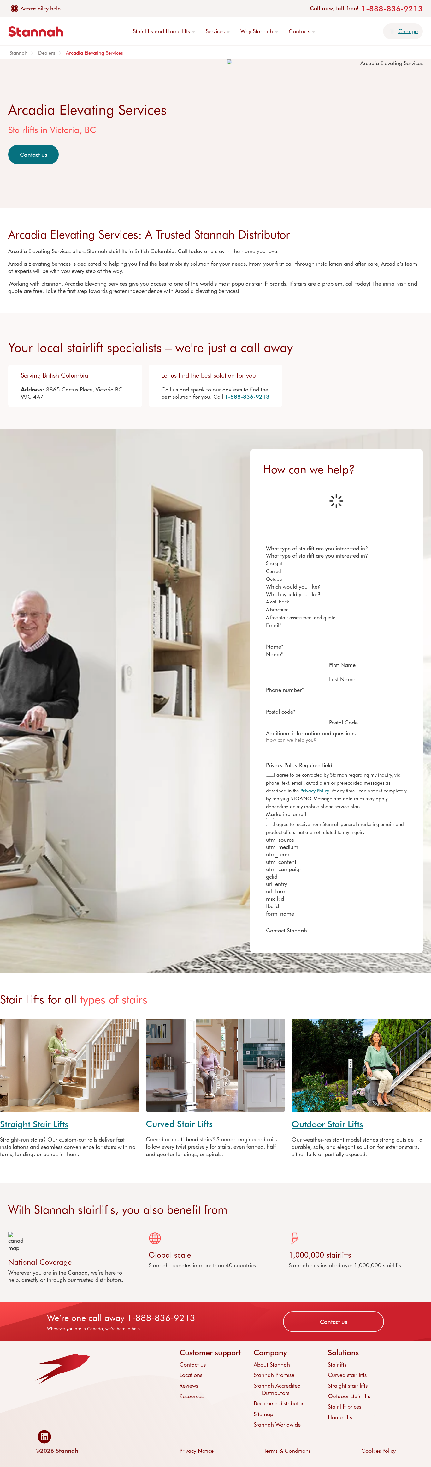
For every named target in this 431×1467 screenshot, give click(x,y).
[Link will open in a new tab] (46, 1437)
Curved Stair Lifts (179, 1123)
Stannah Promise (274, 1375)
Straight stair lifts (348, 1385)
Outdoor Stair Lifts (327, 1124)
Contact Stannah (286, 930)
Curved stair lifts (347, 1375)
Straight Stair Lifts (34, 1124)
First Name (342, 665)
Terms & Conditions (287, 1450)
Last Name (342, 679)
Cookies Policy (378, 1450)
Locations (191, 1375)
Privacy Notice (197, 1450)
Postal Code (343, 722)
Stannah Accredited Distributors (277, 1389)
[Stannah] (35, 31)
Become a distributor (279, 1403)
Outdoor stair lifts (349, 1396)
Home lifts (340, 1417)
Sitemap (263, 1414)
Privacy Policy (314, 790)
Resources (192, 1396)
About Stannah (272, 1364)
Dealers (46, 52)
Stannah (18, 52)
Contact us (33, 154)
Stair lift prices (344, 1406)
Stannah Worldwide (277, 1424)
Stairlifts (337, 1364)
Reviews (189, 1385)
